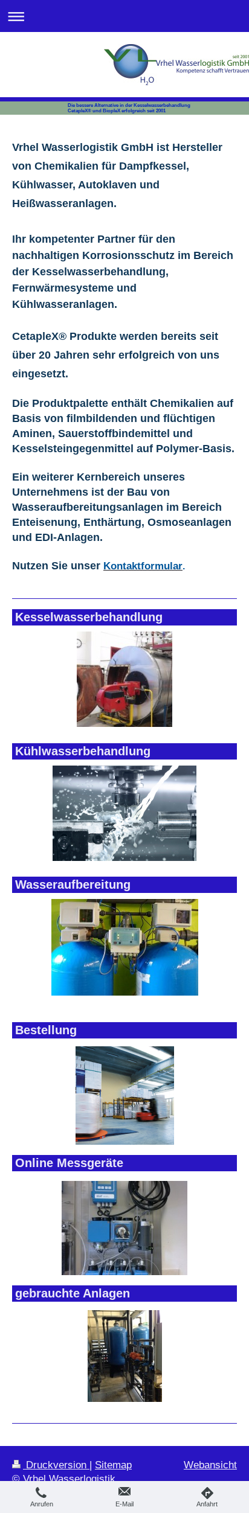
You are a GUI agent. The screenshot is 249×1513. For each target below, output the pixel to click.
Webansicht (210, 1465)
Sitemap (113, 1465)
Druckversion (56, 1465)
